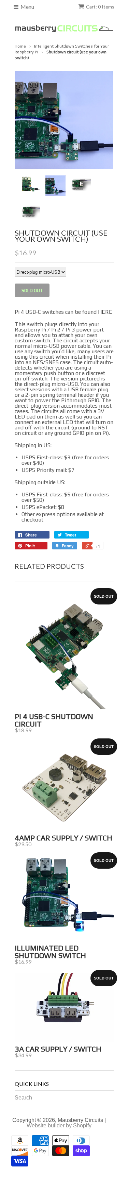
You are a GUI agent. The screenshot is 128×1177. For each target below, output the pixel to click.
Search (23, 1098)
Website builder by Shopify (59, 1125)
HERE (105, 312)
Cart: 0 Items (100, 7)
